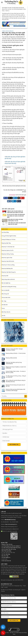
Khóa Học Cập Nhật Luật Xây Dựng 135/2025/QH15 (14, 363)
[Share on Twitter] (15, 198)
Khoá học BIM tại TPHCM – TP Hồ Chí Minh (16, 353)
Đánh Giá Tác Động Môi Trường (9, 286)
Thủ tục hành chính (6, 297)
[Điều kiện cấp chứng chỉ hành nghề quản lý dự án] (4, 220)
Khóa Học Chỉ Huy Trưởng (8, 254)
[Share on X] (10, 198)
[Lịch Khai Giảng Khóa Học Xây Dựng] (14, 408)
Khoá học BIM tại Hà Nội (11, 357)
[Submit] (25, 396)
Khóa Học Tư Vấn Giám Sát (8, 246)
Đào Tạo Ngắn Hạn (6, 283)
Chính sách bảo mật (6, 560)
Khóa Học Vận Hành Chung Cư (9, 272)
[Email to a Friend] (19, 198)
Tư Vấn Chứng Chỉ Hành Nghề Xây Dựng (11, 547)
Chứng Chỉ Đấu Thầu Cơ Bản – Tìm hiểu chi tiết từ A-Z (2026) (15, 372)
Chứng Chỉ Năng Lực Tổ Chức (8, 239)
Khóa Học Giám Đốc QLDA (8, 261)
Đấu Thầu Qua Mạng (6, 550)
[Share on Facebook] (5, 198)
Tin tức (3, 308)
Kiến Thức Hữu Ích (6, 312)
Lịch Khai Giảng (5, 232)
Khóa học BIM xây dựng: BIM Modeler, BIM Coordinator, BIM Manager (15, 390)
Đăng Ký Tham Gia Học (7, 544)
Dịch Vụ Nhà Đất (5, 290)
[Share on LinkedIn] (14, 201)
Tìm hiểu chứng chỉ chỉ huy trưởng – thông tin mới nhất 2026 (16, 376)
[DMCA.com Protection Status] (14, 577)
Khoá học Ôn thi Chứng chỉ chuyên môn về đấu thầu (15, 385)
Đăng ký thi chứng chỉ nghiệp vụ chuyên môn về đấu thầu (16, 367)
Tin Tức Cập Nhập (6, 554)
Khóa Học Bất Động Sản (7, 268)
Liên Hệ (3, 315)
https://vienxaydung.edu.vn (11, 524)
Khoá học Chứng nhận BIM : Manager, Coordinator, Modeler (14, 349)
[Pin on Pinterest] (22, 198)
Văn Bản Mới (5, 304)
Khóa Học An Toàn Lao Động (8, 264)
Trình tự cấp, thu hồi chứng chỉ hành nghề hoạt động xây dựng (15, 212)
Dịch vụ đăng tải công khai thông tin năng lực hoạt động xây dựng (16, 381)
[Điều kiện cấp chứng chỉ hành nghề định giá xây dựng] (5, 223)
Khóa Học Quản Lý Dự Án (7, 250)
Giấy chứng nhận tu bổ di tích (8, 279)
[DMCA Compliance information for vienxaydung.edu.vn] (14, 629)
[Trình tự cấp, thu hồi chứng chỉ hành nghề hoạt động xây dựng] (4, 211)
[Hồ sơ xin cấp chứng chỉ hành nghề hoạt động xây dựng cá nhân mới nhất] (4, 215)
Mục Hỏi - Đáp (5, 555)
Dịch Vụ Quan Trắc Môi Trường (9, 549)
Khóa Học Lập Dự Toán (7, 257)
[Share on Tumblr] (19, 201)
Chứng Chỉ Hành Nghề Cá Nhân (9, 235)
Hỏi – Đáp (4, 301)
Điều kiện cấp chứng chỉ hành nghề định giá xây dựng (17, 223)
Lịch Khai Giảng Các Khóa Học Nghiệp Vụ (11, 546)
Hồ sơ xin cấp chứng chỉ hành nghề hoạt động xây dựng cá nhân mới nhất (16, 216)
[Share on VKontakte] (9, 201)
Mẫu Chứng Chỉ (5, 293)
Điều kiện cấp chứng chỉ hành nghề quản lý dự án (15, 220)
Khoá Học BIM (5, 275)
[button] (2, 2)
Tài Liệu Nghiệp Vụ (6, 557)
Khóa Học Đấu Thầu (6, 243)
